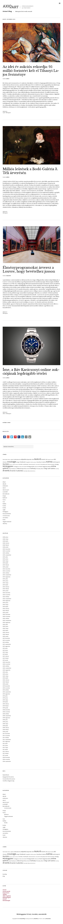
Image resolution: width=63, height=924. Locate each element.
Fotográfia (28, 462)
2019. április (5, 701)
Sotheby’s (33, 468)
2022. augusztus (6, 622)
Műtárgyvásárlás (30, 466)
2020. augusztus (6, 670)
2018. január (5, 731)
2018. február (6, 729)
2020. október (6, 666)
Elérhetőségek (6, 900)
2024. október (6, 572)
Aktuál (4, 482)
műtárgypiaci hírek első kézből (20, 466)
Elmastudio (48, 918)
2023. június (5, 602)
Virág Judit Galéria (49, 468)
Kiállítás (49, 462)
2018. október (6, 713)
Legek (4, 112)
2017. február (5, 753)
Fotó (4, 501)
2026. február (6, 545)
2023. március (6, 608)
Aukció (4, 413)
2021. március (6, 656)
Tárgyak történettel (7, 521)
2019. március (6, 703)
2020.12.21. (5, 111)
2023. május (5, 604)
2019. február (5, 705)
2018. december (6, 709)
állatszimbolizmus (31, 470)
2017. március (6, 751)
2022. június (5, 626)
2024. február (6, 588)
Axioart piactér (6, 891)
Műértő (40, 466)
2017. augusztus (6, 741)
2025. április (5, 562)
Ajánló (12, 459)
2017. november (6, 735)
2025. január (5, 566)
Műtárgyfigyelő (7, 897)
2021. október (6, 642)
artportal (8, 275)
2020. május (5, 676)
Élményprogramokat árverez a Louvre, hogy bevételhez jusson (29, 269)
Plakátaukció (14, 468)
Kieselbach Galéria (41, 462)
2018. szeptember (7, 715)
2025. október (6, 553)
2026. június (5, 537)
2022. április (5, 630)
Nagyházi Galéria (46, 466)
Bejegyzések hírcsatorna (8, 776)
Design (4, 495)
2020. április (5, 678)
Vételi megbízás (7, 896)
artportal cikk (30, 459)
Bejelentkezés (6, 774)
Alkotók (4, 484)
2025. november (6, 551)
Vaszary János (40, 468)
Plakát (9, 468)
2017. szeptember (7, 739)
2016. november (6, 759)
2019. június (5, 697)
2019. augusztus (6, 693)
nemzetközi (5, 517)
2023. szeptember (7, 598)
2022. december (6, 614)
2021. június (5, 650)
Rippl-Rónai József (25, 468)
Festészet (22, 462)
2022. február (6, 634)
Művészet (37, 466)
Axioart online (50, 459)
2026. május (5, 539)
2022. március (6, 632)
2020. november (6, 664)
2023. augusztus (6, 600)
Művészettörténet (7, 513)
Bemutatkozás (6, 493)
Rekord (19, 468)
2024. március (6, 586)
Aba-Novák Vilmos (7, 459)
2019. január (5, 707)
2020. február (6, 682)
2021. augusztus (6, 646)
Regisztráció (6, 893)
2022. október (6, 618)
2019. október (6, 689)
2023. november (6, 594)
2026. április (5, 541)
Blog (4, 876)
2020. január (5, 684)
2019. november (6, 688)
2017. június (5, 745)
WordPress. (36, 918)
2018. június (5, 721)
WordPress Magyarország (8, 780)
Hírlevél (5, 899)
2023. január (5, 612)
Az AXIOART (5, 491)
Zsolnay (57, 468)
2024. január (5, 590)
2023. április (5, 606)
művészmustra (6, 515)
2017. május (5, 747)
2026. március (6, 543)
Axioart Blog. (22, 918)
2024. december (6, 568)
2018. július (5, 719)
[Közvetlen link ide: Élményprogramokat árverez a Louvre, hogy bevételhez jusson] (31, 262)
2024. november (6, 570)
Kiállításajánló (56, 462)
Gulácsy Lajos (33, 462)
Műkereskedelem (51, 464)
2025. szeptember (7, 555)
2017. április (5, 749)
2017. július (5, 743)
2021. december (6, 638)
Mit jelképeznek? (44, 464)
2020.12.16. (5, 412)
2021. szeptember (7, 644)
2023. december (6, 592)
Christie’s (5, 462)
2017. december (6, 733)
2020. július (5, 672)
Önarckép (25, 470)
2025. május (5, 561)
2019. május (5, 699)
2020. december (6, 662)
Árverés (6, 470)
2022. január (5, 636)
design (18, 462)
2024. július (5, 578)
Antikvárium (5, 485)
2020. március (6, 680)
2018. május (5, 723)
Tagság (5, 894)
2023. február (6, 610)
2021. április (5, 654)
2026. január (5, 547)
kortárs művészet (23, 464)
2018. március (6, 727)
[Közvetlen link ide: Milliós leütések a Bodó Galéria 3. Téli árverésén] (31, 164)
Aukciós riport (6, 489)
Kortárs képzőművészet (14, 464)
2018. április (5, 725)
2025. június (5, 559)
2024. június (5, 580)
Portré (4, 519)
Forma (4, 499)
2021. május (5, 652)
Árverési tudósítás (16, 471)
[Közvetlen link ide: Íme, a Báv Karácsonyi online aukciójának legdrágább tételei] (31, 364)
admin (7, 78)
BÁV (55, 459)
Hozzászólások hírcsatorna (9, 778)
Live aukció (37, 464)
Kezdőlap (5, 874)
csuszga (11, 461)
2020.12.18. (5, 211)
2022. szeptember (7, 620)
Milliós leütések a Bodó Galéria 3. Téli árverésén (30, 171)
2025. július (5, 557)
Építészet (5, 497)
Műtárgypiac (8, 112)
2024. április (5, 584)
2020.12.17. (5, 312)
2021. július (5, 648)
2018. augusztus (6, 717)
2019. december (6, 686)
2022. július (5, 624)
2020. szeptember (7, 668)
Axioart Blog (7, 11)
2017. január (5, 755)
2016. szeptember (7, 761)
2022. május (5, 628)
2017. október (6, 737)
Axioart (4, 889)
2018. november (6, 711)
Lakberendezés (32, 464)
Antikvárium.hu (17, 459)
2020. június (5, 674)
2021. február (5, 658)
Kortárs (6, 464)
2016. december (6, 757)
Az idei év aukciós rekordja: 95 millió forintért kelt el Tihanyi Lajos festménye (31, 70)
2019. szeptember (7, 691)
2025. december (6, 549)
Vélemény (5, 523)
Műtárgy (57, 464)
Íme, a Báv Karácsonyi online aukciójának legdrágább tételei (31, 371)
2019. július (5, 695)
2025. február (6, 564)
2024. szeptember (7, 574)
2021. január (5, 660)
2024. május (5, 582)
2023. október (6, 596)
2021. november (6, 640)
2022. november (6, 616)
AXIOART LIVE (44, 459)
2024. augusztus (6, 576)
